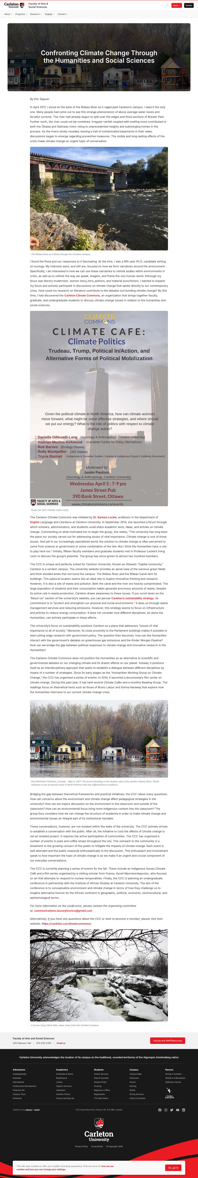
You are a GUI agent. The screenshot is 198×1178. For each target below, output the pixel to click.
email (36, 1110)
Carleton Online (63, 1094)
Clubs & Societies (137, 1098)
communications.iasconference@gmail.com (63, 910)
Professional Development (24, 1086)
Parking (133, 1086)
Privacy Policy (81, 1146)
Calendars (60, 1090)
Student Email (100, 1082)
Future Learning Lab (65, 1098)
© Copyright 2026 (114, 1146)
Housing (97, 1086)
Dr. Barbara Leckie (105, 517)
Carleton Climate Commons (82, 295)
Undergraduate (19, 1074)
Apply (175, 5)
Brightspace (61, 1078)
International (18, 1082)
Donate (189, 5)
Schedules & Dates (64, 1074)
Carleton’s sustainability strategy (132, 598)
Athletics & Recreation (175, 1078)
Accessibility (97, 1146)
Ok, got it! (173, 1167)
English (34, 522)
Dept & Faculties (101, 1078)
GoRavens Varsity (173, 1082)
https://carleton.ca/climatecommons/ (66, 923)
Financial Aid (19, 1090)
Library (59, 1082)
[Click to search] (167, 5)
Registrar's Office (102, 1090)
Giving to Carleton (173, 1074)
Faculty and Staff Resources (167, 1040)
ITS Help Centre (101, 1098)
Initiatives (17, 1098)
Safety (132, 1090)
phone (29, 1110)
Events (133, 1082)
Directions (134, 1078)
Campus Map (136, 1074)
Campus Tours (19, 1094)
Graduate (17, 1078)
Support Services (64, 1086)
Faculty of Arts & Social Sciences (38, 5)
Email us (61, 1043)
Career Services (101, 1074)
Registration (99, 1094)
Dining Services (137, 1094)
